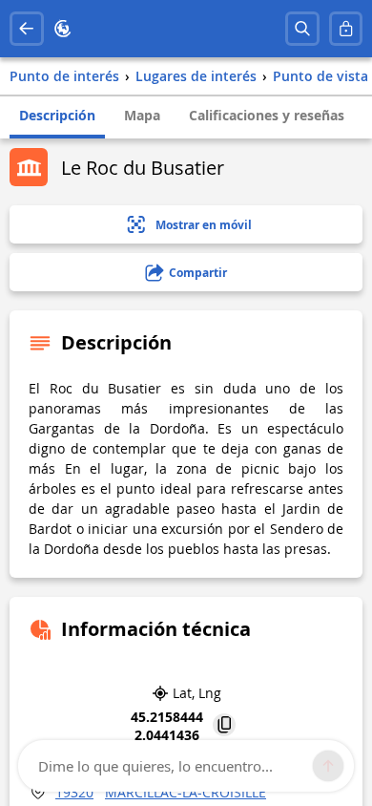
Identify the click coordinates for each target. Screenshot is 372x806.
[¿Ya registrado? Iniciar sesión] (346, 28)
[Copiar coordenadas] (224, 726)
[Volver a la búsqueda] (27, 28)
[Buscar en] (302, 28)
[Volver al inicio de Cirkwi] (62, 28)
